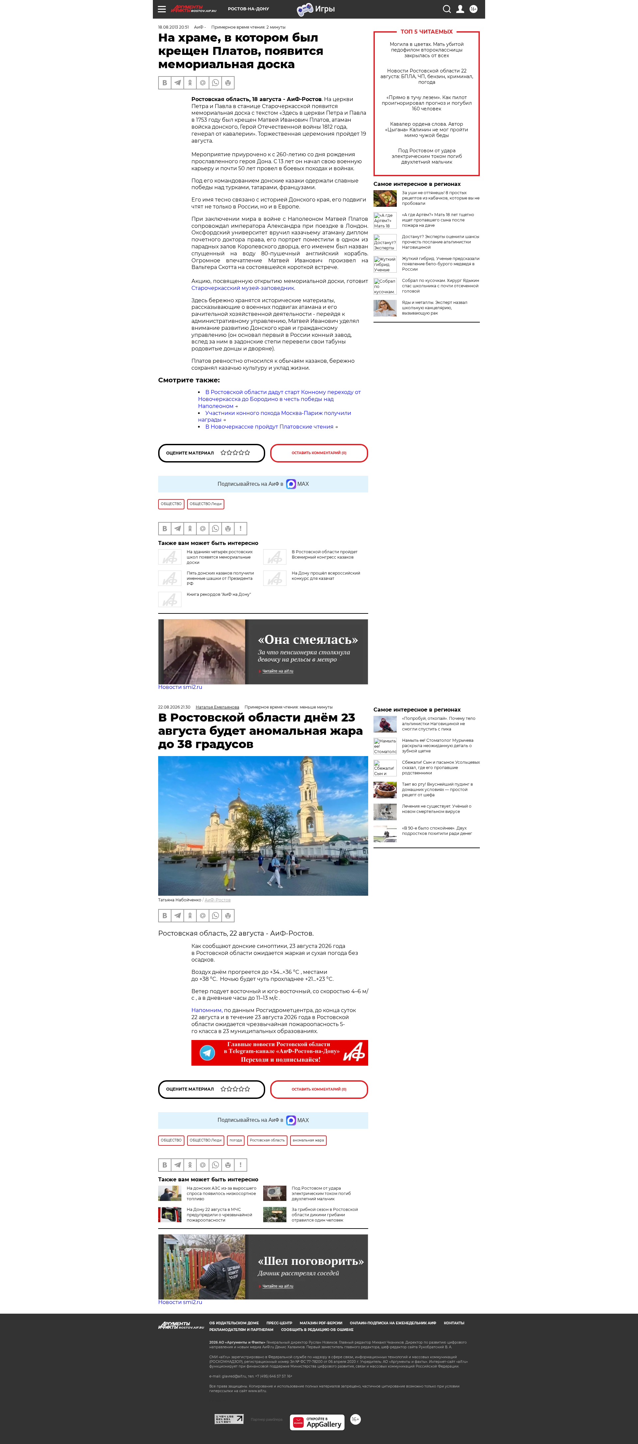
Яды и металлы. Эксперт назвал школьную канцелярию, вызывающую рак (435, 308)
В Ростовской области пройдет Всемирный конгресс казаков (325, 554)
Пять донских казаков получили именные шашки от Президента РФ (220, 578)
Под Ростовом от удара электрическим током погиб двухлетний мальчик (427, 156)
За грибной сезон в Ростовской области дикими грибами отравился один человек (325, 1215)
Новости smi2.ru (180, 687)
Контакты (454, 1323)
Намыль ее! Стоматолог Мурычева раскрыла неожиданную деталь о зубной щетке (438, 745)
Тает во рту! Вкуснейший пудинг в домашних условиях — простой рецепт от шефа (437, 789)
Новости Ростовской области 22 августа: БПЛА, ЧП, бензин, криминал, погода (426, 76)
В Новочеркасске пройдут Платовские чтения (269, 427)
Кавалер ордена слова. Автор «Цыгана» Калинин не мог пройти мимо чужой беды (426, 129)
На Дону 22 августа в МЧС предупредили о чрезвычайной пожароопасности (219, 1215)
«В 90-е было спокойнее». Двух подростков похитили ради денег (437, 831)
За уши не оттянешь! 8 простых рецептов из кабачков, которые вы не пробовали (440, 198)
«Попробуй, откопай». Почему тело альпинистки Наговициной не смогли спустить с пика (439, 723)
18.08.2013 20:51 (173, 27)
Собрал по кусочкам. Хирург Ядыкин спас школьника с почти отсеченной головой (440, 286)
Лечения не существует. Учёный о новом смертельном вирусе (437, 809)
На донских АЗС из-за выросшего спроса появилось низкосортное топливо (222, 1193)
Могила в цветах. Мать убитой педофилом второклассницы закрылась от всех (427, 50)
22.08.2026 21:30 (174, 707)
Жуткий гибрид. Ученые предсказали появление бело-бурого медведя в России (440, 264)
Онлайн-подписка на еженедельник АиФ (393, 1323)
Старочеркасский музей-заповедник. (243, 288)
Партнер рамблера (266, 1419)
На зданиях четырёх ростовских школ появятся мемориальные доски (220, 557)
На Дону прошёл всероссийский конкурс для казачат (326, 576)
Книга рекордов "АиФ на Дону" (219, 594)
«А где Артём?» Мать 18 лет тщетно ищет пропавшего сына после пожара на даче (438, 220)
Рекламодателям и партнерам (241, 1330)
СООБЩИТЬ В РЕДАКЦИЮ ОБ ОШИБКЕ (317, 1330)
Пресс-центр (279, 1323)
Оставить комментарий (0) (319, 453)
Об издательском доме (234, 1323)
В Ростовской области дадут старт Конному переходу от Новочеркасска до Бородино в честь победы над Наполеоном (279, 399)
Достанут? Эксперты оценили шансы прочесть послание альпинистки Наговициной (440, 242)
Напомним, (207, 1010)
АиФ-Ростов (218, 899)
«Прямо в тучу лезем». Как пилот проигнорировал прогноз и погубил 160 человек (427, 103)
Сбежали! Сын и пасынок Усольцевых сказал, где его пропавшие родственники (441, 767)
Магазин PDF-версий (321, 1323)
